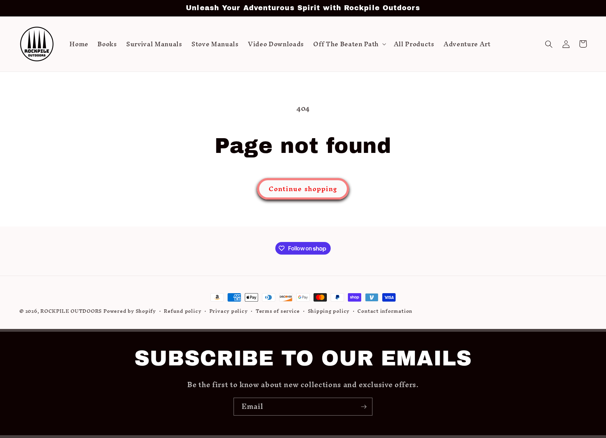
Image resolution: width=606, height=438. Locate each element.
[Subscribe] (363, 407)
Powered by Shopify (129, 311)
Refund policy (182, 311)
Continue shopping (303, 188)
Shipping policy (329, 311)
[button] (349, 44)
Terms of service (278, 311)
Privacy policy (228, 311)
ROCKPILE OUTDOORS (71, 311)
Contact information (384, 311)
